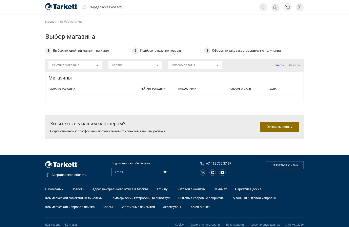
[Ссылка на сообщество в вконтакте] (203, 172)
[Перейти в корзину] (288, 7)
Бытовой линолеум (191, 189)
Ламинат (220, 189)
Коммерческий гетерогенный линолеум (140, 198)
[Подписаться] (165, 172)
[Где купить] (275, 7)
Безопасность (235, 224)
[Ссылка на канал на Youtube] (222, 172)
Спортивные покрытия (138, 207)
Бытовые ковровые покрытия (201, 198)
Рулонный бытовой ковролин (254, 198)
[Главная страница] (61, 6)
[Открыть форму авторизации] (300, 7)
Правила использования (204, 224)
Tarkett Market (199, 207)
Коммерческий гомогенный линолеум (74, 198)
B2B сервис (52, 224)
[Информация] (263, 7)
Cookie (179, 224)
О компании (54, 189)
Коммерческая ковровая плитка (70, 207)
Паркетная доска (248, 189)
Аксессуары (172, 207)
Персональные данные (265, 224)
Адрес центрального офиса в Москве (120, 189)
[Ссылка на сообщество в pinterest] (212, 172)
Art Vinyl (162, 189)
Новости (77, 189)
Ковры (108, 207)
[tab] (279, 65)
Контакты (71, 224)
